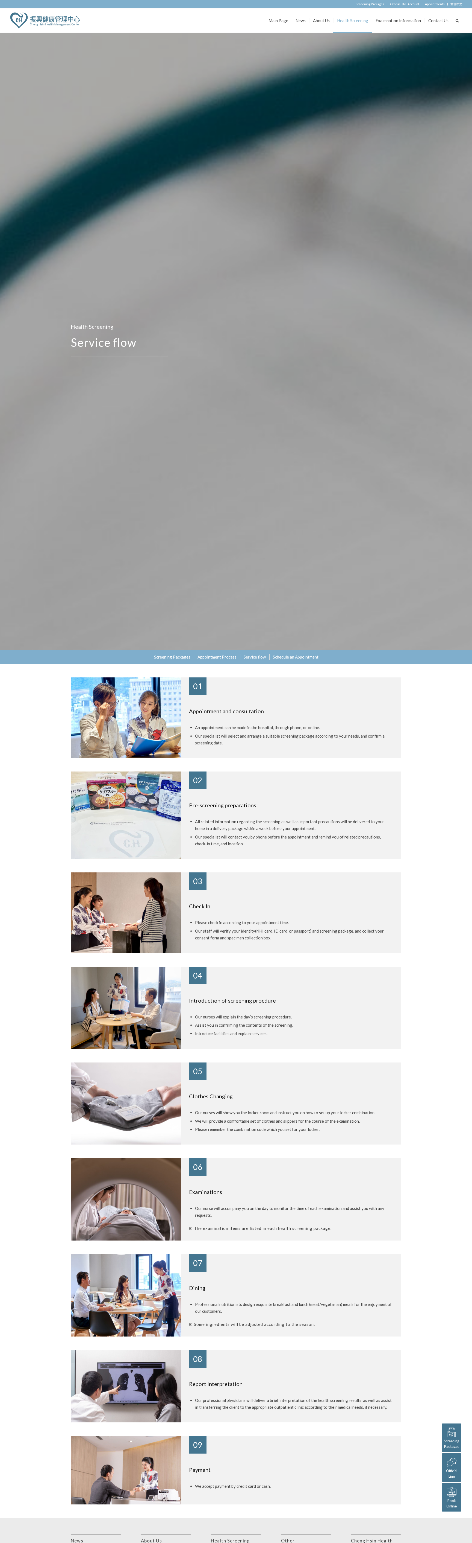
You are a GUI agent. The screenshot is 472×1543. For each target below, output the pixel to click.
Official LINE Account (404, 4)
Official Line (451, 1473)
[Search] (457, 20)
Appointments (435, 4)
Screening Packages (370, 4)
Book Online (451, 1503)
